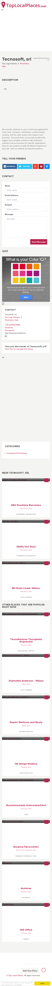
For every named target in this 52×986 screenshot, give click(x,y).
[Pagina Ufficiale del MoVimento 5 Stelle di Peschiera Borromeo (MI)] (26, 479)
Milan (24, 684)
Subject (8, 205)
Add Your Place (30, 971)
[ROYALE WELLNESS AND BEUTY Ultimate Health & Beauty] (26, 696)
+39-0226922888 (12, 325)
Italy (4, 66)
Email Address (11, 195)
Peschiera (24, 63)
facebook (9, 327)
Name (7, 186)
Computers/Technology (17, 453)
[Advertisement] (13, 400)
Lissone (24, 933)
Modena (24, 767)
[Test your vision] (26, 279)
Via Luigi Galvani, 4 (13, 317)
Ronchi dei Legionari (24, 850)
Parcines (24, 809)
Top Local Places (15, 975)
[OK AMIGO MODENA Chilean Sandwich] (26, 738)
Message (9, 214)
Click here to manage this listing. (19, 349)
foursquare (9, 330)
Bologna (24, 892)
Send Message (39, 242)
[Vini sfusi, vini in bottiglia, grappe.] (26, 521)
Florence (24, 645)
